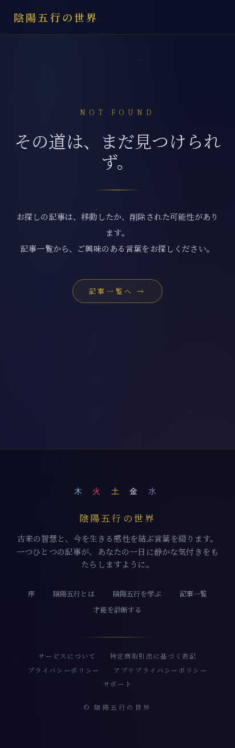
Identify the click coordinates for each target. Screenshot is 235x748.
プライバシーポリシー (64, 670)
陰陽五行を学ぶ (137, 593)
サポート (117, 683)
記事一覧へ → (117, 291)
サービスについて (67, 655)
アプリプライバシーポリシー (160, 670)
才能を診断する (117, 609)
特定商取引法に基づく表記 (153, 655)
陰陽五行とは (74, 593)
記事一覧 (194, 593)
